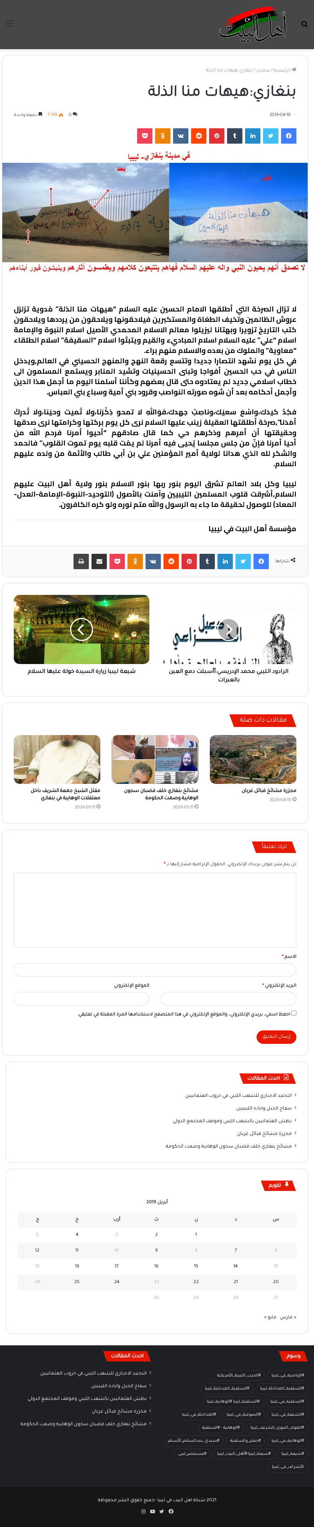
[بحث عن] (304, 27)
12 (37, 1251)
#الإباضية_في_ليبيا (287, 1375)
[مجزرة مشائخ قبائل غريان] (253, 759)
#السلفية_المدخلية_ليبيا (227, 1388)
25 (77, 1282)
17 (117, 1266)
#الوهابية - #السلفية (221, 1428)
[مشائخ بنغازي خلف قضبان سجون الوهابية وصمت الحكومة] (155, 759)
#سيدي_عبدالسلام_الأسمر (193, 1441)
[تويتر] (270, 136)
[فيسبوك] (288, 136)
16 (156, 1266)
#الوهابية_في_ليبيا (287, 1441)
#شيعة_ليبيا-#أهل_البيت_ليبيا (244, 1454)
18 (77, 1266)
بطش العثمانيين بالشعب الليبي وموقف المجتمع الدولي (232, 1121)
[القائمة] (9, 27)
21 (236, 1282)
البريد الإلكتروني (279, 986)
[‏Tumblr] (234, 136)
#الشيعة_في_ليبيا (287, 1415)
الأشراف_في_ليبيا (288, 1467)
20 (276, 1282)
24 (116, 1282)
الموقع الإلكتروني (131, 986)
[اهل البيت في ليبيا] (252, 24)
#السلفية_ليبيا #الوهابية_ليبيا (233, 1401)
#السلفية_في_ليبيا (287, 1401)
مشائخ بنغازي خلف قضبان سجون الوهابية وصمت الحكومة (229, 1146)
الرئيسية (283, 70)
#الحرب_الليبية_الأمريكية (239, 1375)
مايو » (270, 1317)
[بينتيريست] (216, 136)
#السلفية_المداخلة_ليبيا (282, 1388)
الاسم (289, 957)
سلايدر (263, 70)
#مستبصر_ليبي (192, 1454)
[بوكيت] (144, 136)
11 (76, 1251)
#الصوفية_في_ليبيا (244, 1415)
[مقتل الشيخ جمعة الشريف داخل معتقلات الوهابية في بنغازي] (57, 759)
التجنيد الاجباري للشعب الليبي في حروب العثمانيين (238, 1096)
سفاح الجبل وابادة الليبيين (264, 1108)
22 (196, 1282)
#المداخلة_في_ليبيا (199, 1415)
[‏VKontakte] (180, 136)
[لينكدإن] (252, 136)
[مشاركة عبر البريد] (99, 561)
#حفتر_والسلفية (245, 1441)
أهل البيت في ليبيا (266, 289)
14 (236, 1266)
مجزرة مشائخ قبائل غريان (269, 791)
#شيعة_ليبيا (292, 1454)
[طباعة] (81, 561)
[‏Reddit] (198, 136)
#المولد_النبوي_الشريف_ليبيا (277, 1428)
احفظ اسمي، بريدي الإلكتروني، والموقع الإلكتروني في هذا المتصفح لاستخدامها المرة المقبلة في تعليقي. (183, 1014)
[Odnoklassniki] (162, 136)
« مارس (288, 1317)
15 (196, 1266)
